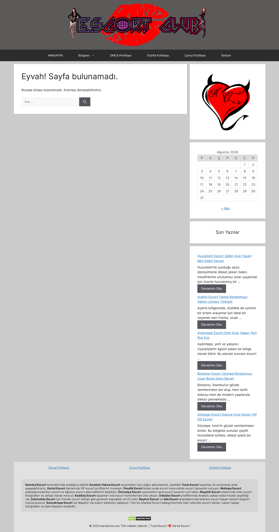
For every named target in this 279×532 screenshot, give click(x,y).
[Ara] (84, 101)
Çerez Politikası (195, 55)
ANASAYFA (55, 55)
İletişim (226, 55)
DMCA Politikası (121, 55)
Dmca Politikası (59, 467)
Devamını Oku (211, 288)
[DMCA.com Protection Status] (139, 520)
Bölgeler (84, 55)
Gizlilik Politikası (158, 55)
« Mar (225, 208)
